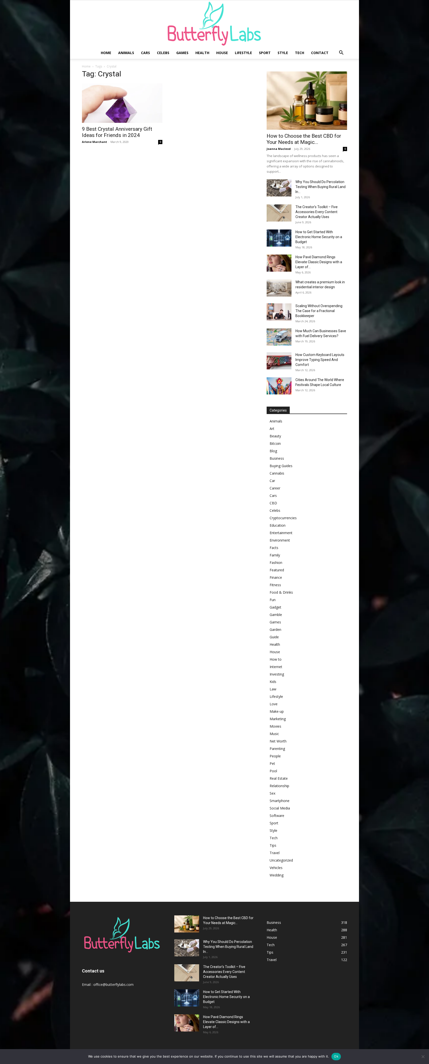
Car (272, 480)
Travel (275, 852)
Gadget (275, 607)
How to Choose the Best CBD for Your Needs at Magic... (304, 139)
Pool (273, 771)
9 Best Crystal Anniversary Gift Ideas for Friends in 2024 (117, 132)
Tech (299, 52)
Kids (273, 681)
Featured (277, 570)
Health (202, 52)
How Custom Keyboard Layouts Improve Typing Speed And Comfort (319, 360)
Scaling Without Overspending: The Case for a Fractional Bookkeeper (319, 311)
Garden (275, 629)
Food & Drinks (281, 592)
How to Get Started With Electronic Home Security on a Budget (318, 237)
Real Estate (279, 778)
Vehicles (276, 867)
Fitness (275, 584)
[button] (341, 53)
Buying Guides (281, 465)
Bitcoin (275, 443)
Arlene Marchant (94, 142)
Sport (265, 52)
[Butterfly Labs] (214, 23)
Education (278, 525)
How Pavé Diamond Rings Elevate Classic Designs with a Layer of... (318, 262)
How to (276, 659)
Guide (274, 637)
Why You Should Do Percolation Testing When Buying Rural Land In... (320, 187)
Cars (145, 52)
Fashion (276, 562)
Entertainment (281, 532)
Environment (280, 540)
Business (277, 458)
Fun (273, 599)
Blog (273, 451)
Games (182, 52)
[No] (422, 1056)
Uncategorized (281, 860)
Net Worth (278, 741)
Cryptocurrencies (283, 518)
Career (275, 488)
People (275, 756)
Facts (274, 547)
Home (106, 52)
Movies (275, 726)
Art (272, 428)
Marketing (278, 718)
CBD (273, 503)
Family (275, 555)
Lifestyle (243, 52)
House (222, 52)
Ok (336, 1056)
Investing (277, 674)
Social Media (280, 808)
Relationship (279, 785)
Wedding (277, 875)
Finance (276, 577)
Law (273, 689)
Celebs (163, 52)
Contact (319, 52)
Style (283, 52)
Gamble (276, 614)
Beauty (275, 436)
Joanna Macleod (279, 149)
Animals (126, 52)
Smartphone (279, 800)
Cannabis (277, 473)
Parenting (277, 748)
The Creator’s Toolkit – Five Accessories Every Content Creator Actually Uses (316, 212)
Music (274, 733)
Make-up (277, 711)
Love (274, 704)
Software (277, 815)
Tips (273, 845)
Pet (272, 763)
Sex (272, 793)
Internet (276, 666)
